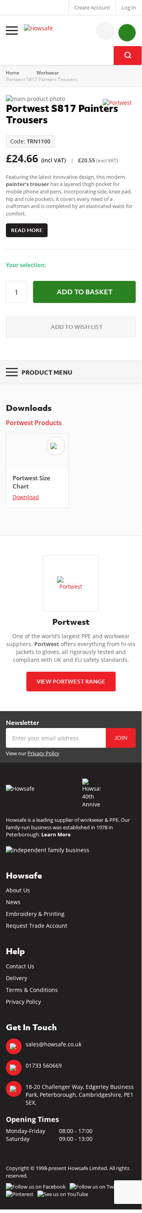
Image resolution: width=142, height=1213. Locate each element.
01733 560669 (44, 1065)
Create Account (92, 7)
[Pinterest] (19, 1194)
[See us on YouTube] (62, 1194)
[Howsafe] (49, 30)
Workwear (48, 72)
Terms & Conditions (32, 990)
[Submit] (128, 55)
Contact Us (20, 966)
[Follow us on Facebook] (36, 1186)
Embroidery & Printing (35, 914)
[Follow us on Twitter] (96, 1186)
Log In (129, 7)
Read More (26, 230)
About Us (18, 890)
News (13, 902)
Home (12, 72)
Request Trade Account (36, 925)
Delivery (16, 978)
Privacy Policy (43, 753)
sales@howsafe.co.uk (53, 1044)
